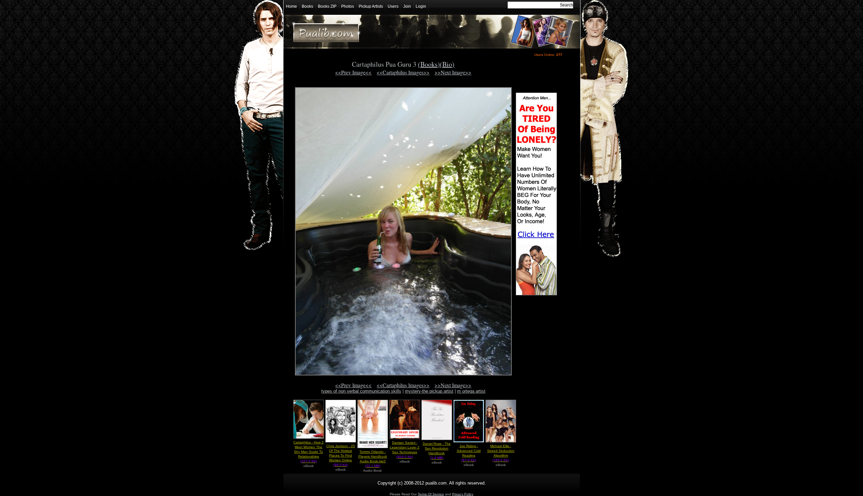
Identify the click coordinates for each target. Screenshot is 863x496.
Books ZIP (327, 6)
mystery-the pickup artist (429, 391)
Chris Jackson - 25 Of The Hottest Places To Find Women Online (340, 455)
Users (393, 6)
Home (291, 6)
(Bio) (447, 64)
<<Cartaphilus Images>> (403, 72)
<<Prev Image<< (353, 72)
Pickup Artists (371, 6)
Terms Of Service (431, 494)
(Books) (429, 64)
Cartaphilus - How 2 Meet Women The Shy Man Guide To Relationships (308, 451)
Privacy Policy (462, 494)
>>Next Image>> (453, 72)
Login (421, 6)
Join (407, 6)
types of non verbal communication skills (361, 391)
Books (307, 6)
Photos (347, 6)
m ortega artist (471, 391)
